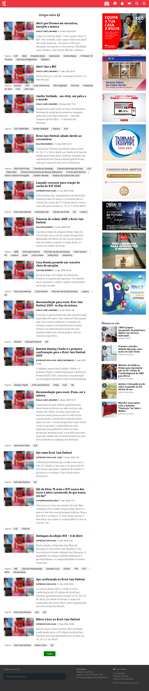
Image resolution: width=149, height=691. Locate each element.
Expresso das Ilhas (46, 191)
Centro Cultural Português (17, 175)
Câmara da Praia (61, 212)
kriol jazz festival (33, 342)
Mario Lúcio (40, 645)
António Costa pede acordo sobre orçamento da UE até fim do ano (131, 386)
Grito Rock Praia (21, 168)
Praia (55, 385)
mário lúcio (52, 255)
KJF (16, 56)
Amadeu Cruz (52, 569)
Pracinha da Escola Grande (57, 252)
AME (16, 252)
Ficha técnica (119, 673)
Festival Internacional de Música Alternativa (41, 172)
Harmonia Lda (41, 212)
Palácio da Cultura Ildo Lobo (65, 175)
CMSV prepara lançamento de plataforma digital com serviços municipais (131, 331)
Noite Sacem (80, 252)
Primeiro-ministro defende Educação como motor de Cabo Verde (130, 349)
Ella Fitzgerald (60, 85)
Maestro (45, 59)
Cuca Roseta (41, 291)
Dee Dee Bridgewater (26, 59)
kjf (74, 212)
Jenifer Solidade (40, 129)
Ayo (37, 612)
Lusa (59, 457)
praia (24, 255)
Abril (24, 56)
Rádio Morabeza (65, 360)
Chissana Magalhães (47, 501)
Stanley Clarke (21, 385)
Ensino (66, 569)
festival (17, 85)
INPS (7, 572)
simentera (67, 255)
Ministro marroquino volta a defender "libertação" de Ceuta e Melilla (129, 406)
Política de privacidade (123, 679)
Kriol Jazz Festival (22, 212)
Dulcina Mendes (44, 144)
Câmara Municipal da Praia (70, 168)
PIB (76, 569)
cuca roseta (37, 255)
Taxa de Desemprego (31, 569)
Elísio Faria (11, 172)
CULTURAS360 (21, 129)
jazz (65, 385)
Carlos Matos (69, 56)
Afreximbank (19, 572)
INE (15, 569)
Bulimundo (54, 56)
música (83, 212)
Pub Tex (75, 85)
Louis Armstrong (41, 85)
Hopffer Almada (40, 175)
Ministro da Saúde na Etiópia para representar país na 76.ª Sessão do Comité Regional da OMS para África (131, 370)
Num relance (121, 669)
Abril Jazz (28, 89)
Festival (25, 529)
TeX (18, 89)
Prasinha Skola (37, 56)
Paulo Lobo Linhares (46, 31)
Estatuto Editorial (121, 676)
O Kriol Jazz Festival (75, 172)
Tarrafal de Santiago (43, 168)
